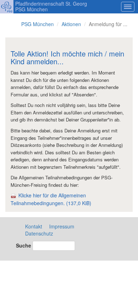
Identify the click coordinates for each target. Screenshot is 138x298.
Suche (23, 245)
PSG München (37, 24)
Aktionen (71, 24)
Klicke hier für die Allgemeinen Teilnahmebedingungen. (51, 199)
